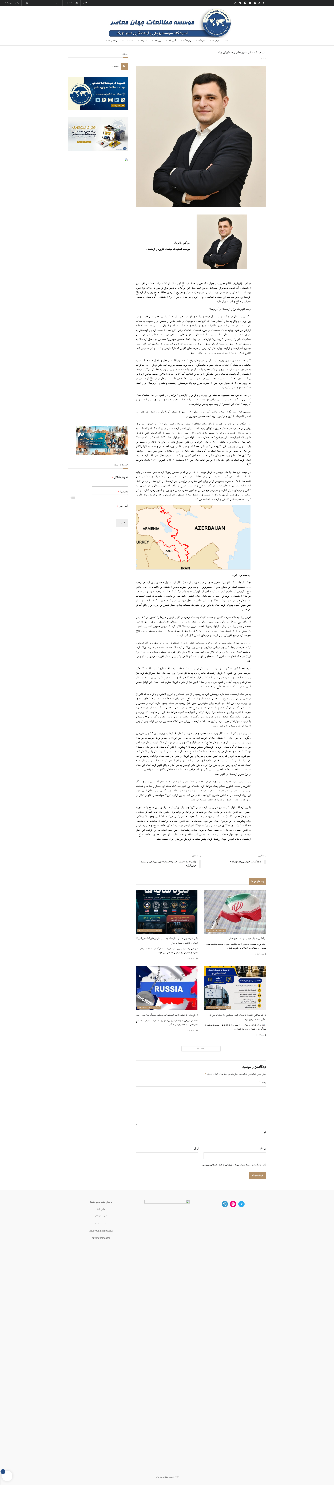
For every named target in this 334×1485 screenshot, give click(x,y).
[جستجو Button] (26, 3)
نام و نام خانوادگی (120, 477)
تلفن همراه (122, 491)
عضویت (122, 522)
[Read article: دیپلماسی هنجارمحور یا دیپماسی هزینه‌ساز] (235, 912)
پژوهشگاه (187, 41)
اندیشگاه (201, 41)
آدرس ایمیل (122, 506)
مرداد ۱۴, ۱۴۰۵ (191, 1031)
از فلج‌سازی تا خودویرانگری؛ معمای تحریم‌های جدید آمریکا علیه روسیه (166, 1015)
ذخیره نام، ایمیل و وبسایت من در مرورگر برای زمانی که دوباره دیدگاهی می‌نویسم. (234, 1165)
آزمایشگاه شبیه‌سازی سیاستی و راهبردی (149, 931)
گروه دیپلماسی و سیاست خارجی (216, 931)
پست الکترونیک (70, 3)
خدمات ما (129, 41)
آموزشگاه (172, 41)
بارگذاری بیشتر (201, 1049)
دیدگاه (262, 1082)
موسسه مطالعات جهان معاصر (164, 1477)
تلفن (84, 3)
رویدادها (157, 41)
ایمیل (196, 1148)
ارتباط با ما (112, 41)
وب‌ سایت (262, 1148)
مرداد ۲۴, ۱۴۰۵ (191, 959)
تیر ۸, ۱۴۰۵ (262, 58)
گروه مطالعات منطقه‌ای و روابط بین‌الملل (218, 1007)
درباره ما (215, 41)
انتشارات (143, 41)
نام (265, 1132)
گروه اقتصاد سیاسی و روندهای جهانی (149, 1007)
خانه (226, 41)
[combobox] (72, 497)
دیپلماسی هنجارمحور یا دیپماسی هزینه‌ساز (247, 938)
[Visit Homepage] (167, 21)
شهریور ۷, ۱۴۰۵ (259, 954)
